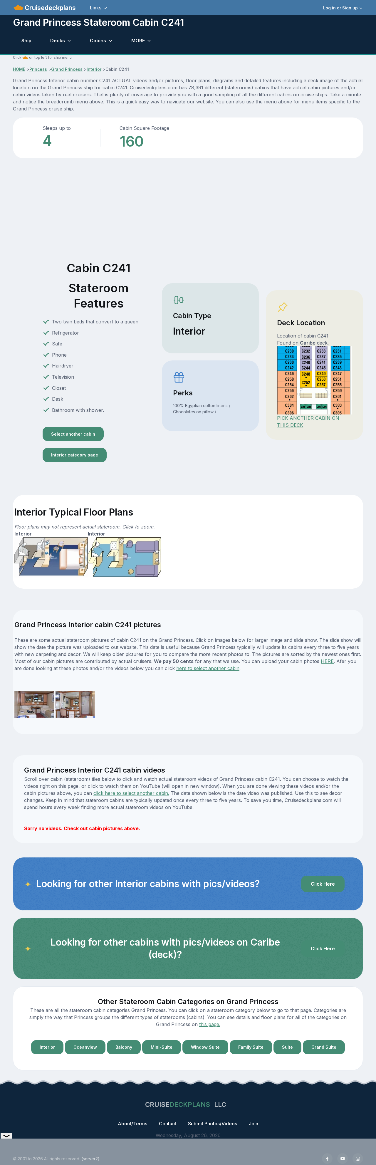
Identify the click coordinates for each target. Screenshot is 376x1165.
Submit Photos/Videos (212, 1124)
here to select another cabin (207, 668)
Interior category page (74, 454)
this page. (209, 1024)
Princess (38, 69)
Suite (287, 1047)
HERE (327, 661)
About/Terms (132, 1124)
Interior (94, 69)
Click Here (323, 884)
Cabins (98, 40)
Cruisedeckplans (49, 7)
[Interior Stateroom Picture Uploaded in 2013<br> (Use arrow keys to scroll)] (34, 704)
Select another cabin (73, 434)
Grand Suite (323, 1047)
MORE (138, 40)
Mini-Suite (161, 1047)
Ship (26, 40)
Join (253, 1124)
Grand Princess (67, 69)
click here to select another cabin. (131, 793)
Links (95, 8)
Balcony (123, 1047)
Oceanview (85, 1047)
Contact (167, 1124)
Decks (57, 40)
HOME (19, 69)
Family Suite (250, 1047)
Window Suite (205, 1047)
